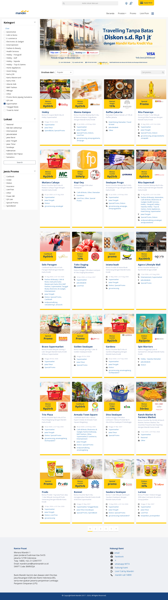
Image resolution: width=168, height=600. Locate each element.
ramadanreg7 (50, 304)
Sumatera (10, 157)
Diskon (9, 183)
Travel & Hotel (12, 110)
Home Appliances (13, 67)
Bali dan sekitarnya (14, 127)
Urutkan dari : (48, 72)
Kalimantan (10, 150)
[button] (126, 3)
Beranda (110, 13)
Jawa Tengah (11, 140)
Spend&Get (11, 206)
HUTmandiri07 (50, 441)
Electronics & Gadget (15, 41)
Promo (133, 13)
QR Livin (9, 100)
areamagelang (125, 370)
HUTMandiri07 (114, 373)
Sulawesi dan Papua (14, 153)
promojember (155, 516)
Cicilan (8, 180)
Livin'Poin (144, 13)
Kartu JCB (10, 74)
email (117, 553)
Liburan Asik (11, 84)
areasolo (59, 304)
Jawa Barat (10, 137)
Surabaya (10, 147)
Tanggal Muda (12, 107)
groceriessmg (82, 138)
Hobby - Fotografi (14, 54)
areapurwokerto (158, 136)
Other (8, 94)
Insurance (10, 186)
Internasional (11, 131)
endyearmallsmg (147, 220)
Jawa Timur (11, 144)
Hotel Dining (11, 71)
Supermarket (11, 103)
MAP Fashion (11, 87)
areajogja (80, 140)
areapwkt (144, 138)
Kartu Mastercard (13, 77)
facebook (119, 556)
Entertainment (12, 45)
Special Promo (12, 202)
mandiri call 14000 (123, 575)
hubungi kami (121, 567)
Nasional (9, 124)
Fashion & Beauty (13, 48)
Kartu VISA (10, 80)
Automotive (11, 32)
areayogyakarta (94, 138)
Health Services (12, 51)
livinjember (145, 516)
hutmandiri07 (125, 516)
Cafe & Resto (11, 35)
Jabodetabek (11, 134)
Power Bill (10, 196)
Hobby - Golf (11, 58)
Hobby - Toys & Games (16, 64)
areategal (59, 206)
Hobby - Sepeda (13, 61)
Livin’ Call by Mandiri (124, 571)
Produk (121, 13)
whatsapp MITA (122, 564)
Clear (7, 28)
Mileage (9, 90)
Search (20, 162)
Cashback (10, 176)
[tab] (20, 69)
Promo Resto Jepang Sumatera (19, 97)
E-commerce (11, 38)
